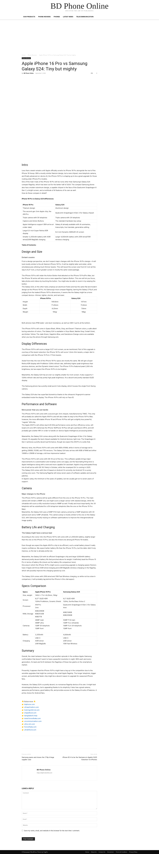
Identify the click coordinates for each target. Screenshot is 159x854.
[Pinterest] (34, 78)
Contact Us (102, 852)
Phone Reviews (44, 17)
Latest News (68, 17)
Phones (57, 17)
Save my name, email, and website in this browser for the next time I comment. (52, 830)
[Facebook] (24, 78)
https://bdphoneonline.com (44, 773)
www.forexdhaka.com (32, 718)
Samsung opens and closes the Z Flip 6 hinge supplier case (38, 758)
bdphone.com (29, 704)
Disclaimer (110, 852)
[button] (134, 17)
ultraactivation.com (31, 707)
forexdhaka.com (30, 727)
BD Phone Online (29, 73)
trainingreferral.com (31, 710)
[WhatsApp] (39, 78)
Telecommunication (84, 17)
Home (23, 55)
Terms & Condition (121, 852)
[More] (44, 78)
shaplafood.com (30, 713)
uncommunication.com (33, 721)
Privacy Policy (133, 852)
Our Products (29, 17)
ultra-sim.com (29, 724)
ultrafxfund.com (30, 730)
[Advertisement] (79, 38)
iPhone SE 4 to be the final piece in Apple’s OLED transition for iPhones (80, 758)
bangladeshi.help (30, 716)
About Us (94, 852)
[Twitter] (29, 78)
